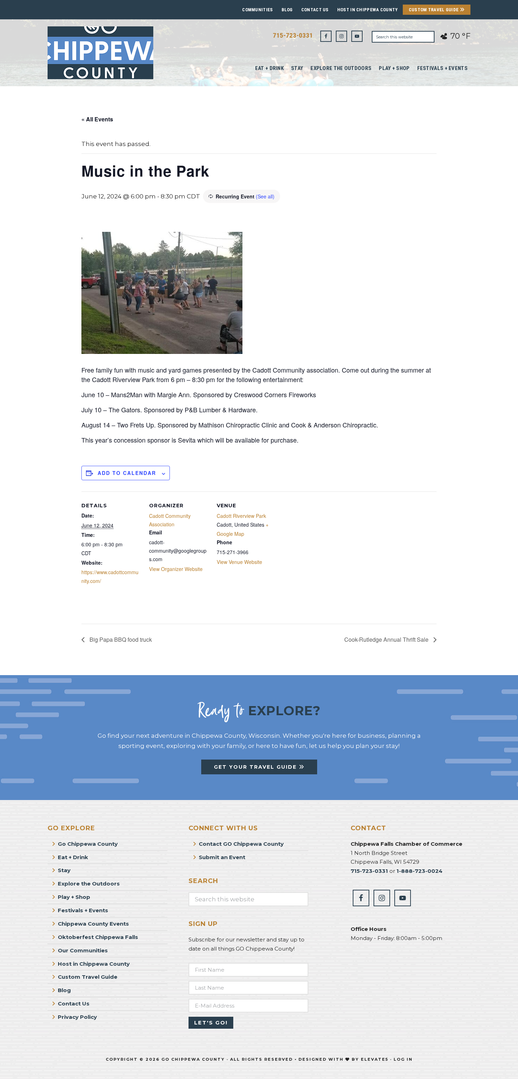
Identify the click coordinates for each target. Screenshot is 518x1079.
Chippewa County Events (93, 923)
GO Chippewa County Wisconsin (100, 52)
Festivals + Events (83, 910)
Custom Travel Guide (434, 9)
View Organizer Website (176, 568)
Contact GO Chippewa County (241, 843)
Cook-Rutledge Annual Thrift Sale (387, 639)
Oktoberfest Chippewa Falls (98, 937)
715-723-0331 (293, 35)
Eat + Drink (73, 857)
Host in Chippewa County (367, 9)
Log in (403, 1059)
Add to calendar (127, 472)
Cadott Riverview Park (241, 515)
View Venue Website (239, 561)
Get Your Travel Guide (256, 767)
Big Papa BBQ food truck (120, 639)
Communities (257, 9)
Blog (287, 9)
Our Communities (83, 950)
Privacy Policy (77, 1017)
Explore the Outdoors (89, 883)
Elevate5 (374, 1059)
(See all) (265, 196)
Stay (64, 870)
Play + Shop (74, 897)
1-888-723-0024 (419, 871)
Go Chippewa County (88, 843)
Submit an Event (222, 857)
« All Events (97, 119)
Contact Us (315, 9)
